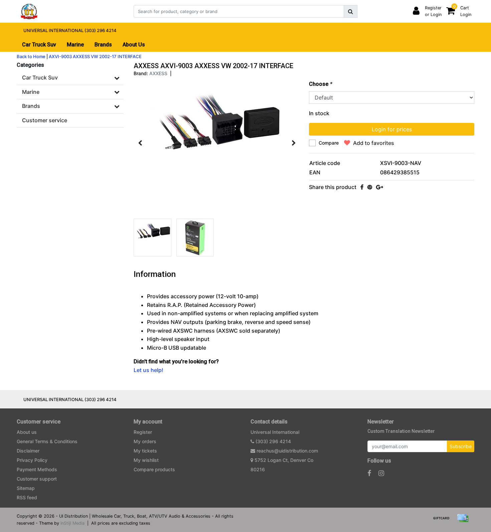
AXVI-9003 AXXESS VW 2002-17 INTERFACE (95, 56)
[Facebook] (361, 187)
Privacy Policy (32, 460)
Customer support (37, 479)
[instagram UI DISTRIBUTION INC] (381, 473)
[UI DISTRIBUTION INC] (29, 11)
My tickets (145, 451)
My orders (145, 441)
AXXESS (158, 73)
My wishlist (146, 460)
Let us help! (148, 370)
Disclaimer (28, 451)
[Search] (350, 11)
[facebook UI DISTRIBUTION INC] (369, 473)
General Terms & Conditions (47, 441)
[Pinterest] (369, 187)
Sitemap (26, 488)
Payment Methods (37, 469)
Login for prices (392, 129)
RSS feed (27, 497)
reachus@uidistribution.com (287, 451)
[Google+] (379, 187)
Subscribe (461, 446)
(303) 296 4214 (272, 441)
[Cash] (443, 521)
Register (143, 432)
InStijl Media (72, 523)
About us (27, 432)
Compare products (154, 469)
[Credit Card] (464, 521)
